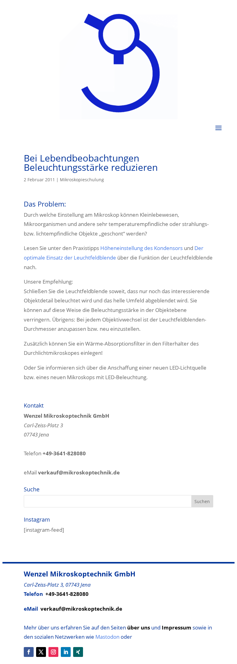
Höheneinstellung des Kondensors (141, 248)
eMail (72, 472)
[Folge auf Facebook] (29, 652)
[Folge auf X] (41, 652)
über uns (138, 627)
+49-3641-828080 (67, 593)
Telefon (55, 453)
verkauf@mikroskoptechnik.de (81, 608)
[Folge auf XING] (78, 652)
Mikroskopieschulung (82, 179)
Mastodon (107, 636)
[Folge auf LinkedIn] (66, 652)
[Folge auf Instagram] (53, 652)
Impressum (176, 627)
